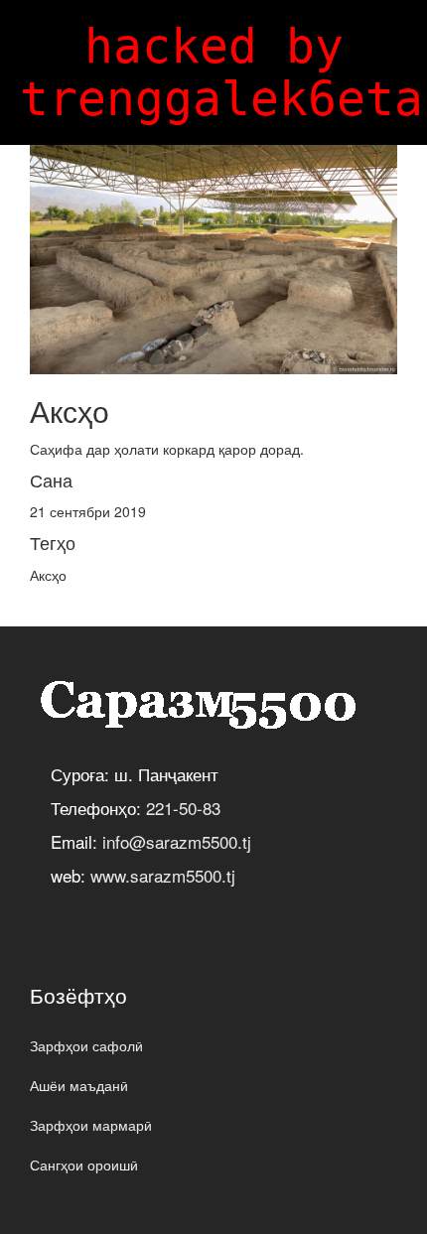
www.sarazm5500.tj (162, 875)
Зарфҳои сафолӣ (86, 1045)
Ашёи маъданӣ (79, 1085)
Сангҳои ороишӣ (84, 1164)
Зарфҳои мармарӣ (91, 1125)
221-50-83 (183, 807)
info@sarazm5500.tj (176, 841)
